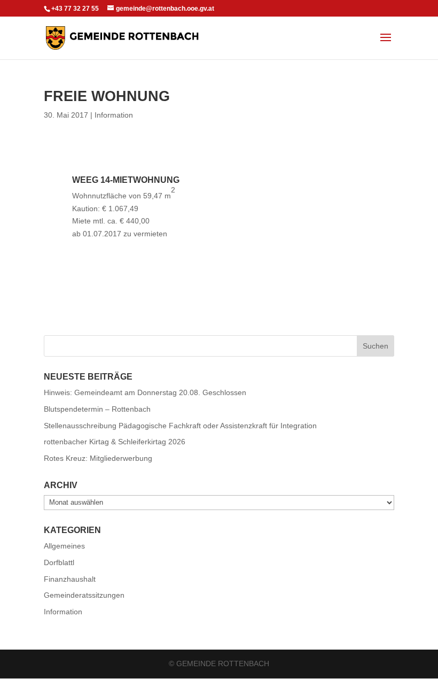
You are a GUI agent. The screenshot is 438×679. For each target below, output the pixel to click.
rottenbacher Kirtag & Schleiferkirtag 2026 (114, 441)
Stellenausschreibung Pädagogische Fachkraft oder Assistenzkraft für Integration (180, 425)
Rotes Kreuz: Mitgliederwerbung (98, 458)
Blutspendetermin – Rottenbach (97, 409)
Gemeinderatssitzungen (84, 595)
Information (114, 115)
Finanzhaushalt (70, 579)
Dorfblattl (59, 562)
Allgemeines (64, 546)
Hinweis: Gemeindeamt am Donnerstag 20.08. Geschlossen (145, 392)
